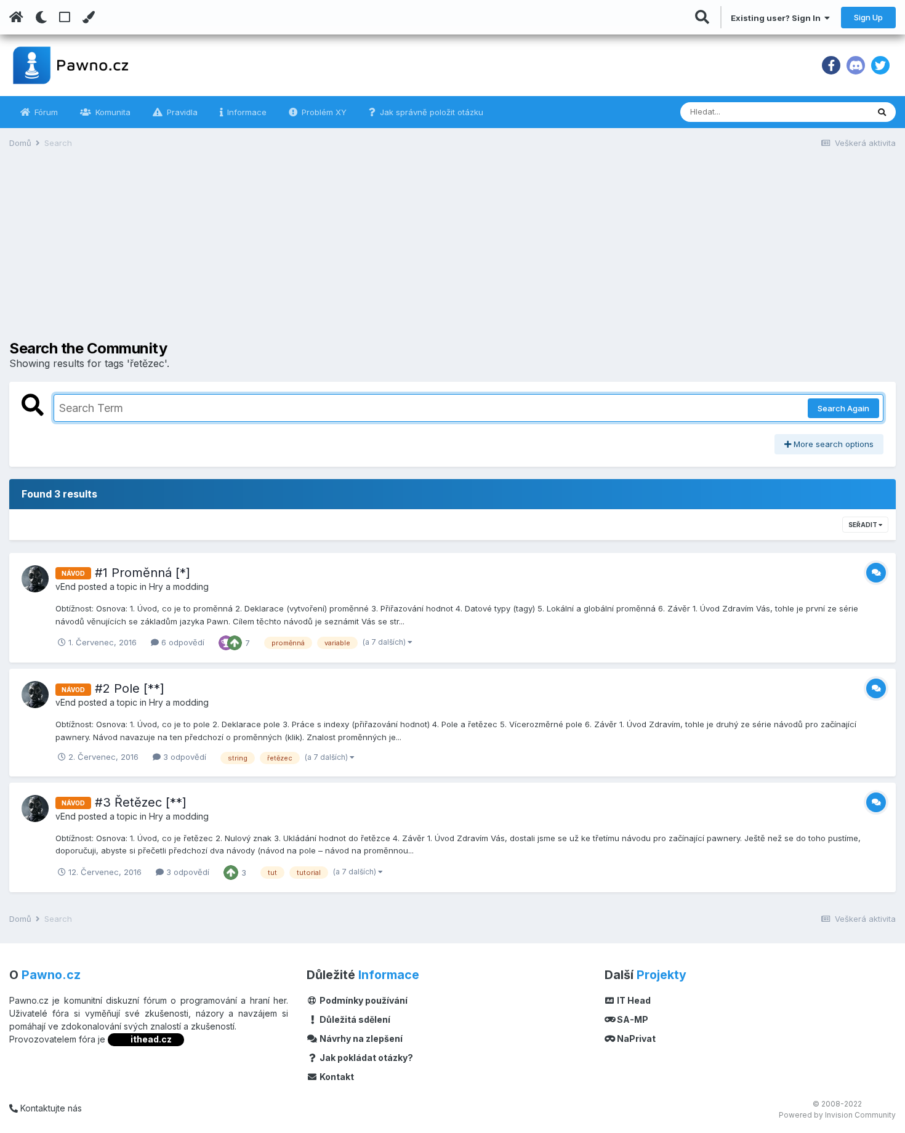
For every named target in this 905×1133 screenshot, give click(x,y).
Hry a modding (179, 586)
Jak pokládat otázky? (365, 1057)
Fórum (45, 112)
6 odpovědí (181, 642)
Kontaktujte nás (50, 1108)
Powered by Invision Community (837, 1114)
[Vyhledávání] (882, 112)
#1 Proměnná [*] (142, 572)
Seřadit (863, 524)
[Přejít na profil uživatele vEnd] (35, 578)
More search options (832, 444)
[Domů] (16, 17)
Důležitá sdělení (354, 1019)
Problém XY (323, 112)
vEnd (65, 586)
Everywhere (829, 111)
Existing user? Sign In (777, 18)
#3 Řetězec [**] (141, 802)
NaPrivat (635, 1038)
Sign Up (868, 17)
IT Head (633, 1000)
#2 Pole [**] (129, 688)
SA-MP (631, 1019)
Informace (246, 112)
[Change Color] (88, 17)
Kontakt (336, 1076)
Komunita (112, 112)
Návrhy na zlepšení (360, 1038)
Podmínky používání (363, 1000)
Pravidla (181, 112)
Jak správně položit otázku (430, 112)
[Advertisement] (452, 253)
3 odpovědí (183, 757)
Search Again (843, 408)
